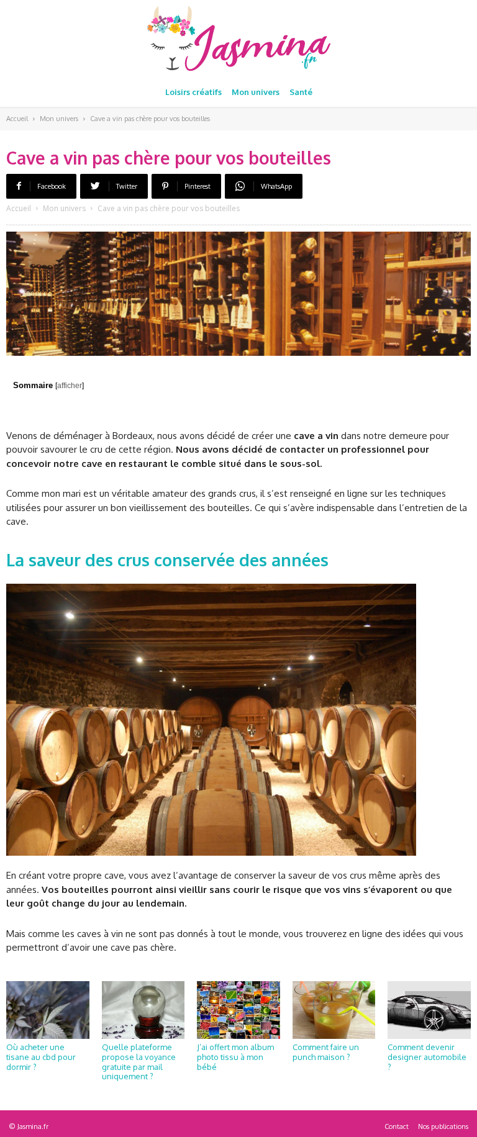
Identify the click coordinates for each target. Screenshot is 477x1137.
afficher (69, 385)
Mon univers (59, 118)
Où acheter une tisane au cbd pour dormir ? (41, 1056)
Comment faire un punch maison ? (326, 1052)
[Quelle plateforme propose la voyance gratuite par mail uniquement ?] (143, 1010)
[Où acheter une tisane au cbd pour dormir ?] (47, 1010)
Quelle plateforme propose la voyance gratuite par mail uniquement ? (139, 1061)
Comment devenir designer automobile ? (427, 1056)
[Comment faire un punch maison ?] (334, 1010)
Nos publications (443, 1126)
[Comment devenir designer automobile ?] (429, 1010)
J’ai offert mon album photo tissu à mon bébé (235, 1056)
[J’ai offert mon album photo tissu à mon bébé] (238, 1010)
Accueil (17, 118)
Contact (396, 1126)
